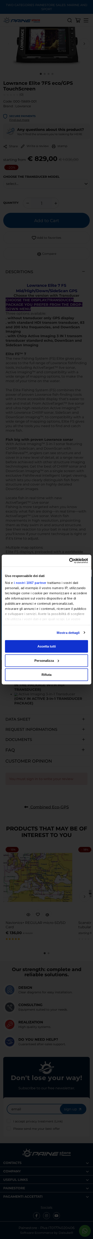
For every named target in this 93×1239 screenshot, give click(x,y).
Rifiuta (46, 674)
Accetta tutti (46, 646)
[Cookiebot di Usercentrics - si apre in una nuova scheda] (69, 560)
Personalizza (44, 660)
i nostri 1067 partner (30, 582)
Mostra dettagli (68, 632)
